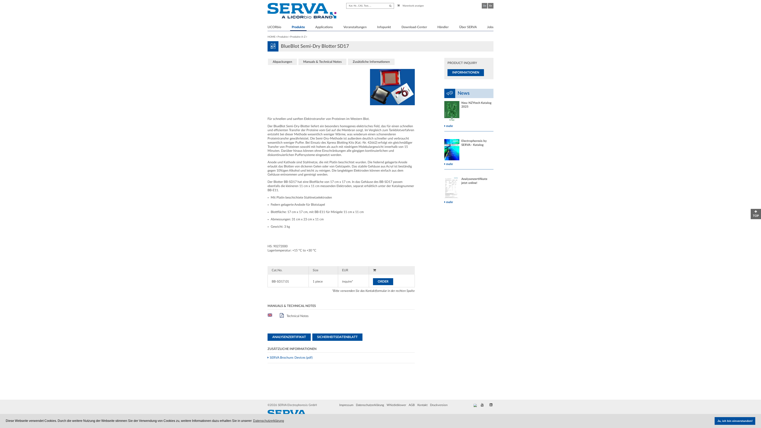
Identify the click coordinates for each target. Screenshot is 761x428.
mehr (449, 126)
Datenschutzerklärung (370, 405)
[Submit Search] (390, 6)
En (490, 6)
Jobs (490, 27)
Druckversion (438, 405)
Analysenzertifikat (289, 337)
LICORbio (274, 27)
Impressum (346, 405)
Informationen (465, 72)
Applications (324, 27)
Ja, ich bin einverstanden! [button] (735, 420)
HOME (271, 37)
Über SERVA (468, 27)
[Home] (302, 11)
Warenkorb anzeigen (413, 6)
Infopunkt (384, 27)
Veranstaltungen (355, 27)
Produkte (298, 27)
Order (383, 281)
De (484, 6)
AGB (412, 405)
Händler (443, 27)
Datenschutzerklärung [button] (268, 420)
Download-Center (414, 27)
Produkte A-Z (298, 37)
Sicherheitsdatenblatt (337, 337)
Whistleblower (396, 405)
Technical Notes (297, 316)
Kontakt (422, 405)
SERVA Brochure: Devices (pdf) (292, 357)
